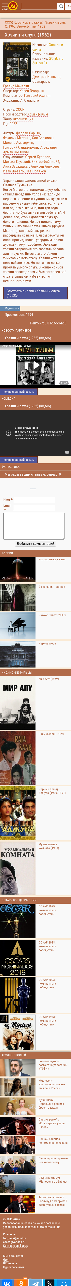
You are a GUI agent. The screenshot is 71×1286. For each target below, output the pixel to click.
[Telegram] (35, 1282)
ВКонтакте (10, 1263)
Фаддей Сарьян (28, 133)
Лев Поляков (35, 171)
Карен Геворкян (32, 90)
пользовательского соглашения (39, 1227)
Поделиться (12, 308)
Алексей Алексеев (45, 166)
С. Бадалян (48, 147)
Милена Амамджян (18, 142)
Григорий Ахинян (37, 95)
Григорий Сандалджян (20, 147)
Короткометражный (29, 22)
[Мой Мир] (64, 1282)
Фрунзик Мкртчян (16, 138)
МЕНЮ (5, 9)
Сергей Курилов (37, 157)
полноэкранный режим (19, 391)
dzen (6, 1259)
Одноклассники (13, 1267)
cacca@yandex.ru (14, 1242)
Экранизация (55, 22)
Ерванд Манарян (16, 86)
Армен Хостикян (16, 152)
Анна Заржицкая (16, 166)
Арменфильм (26, 26)
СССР (8, 22)
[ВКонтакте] (7, 1282)
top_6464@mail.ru (14, 1238)
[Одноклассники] (21, 1282)
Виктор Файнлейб (45, 161)
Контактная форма (15, 1246)
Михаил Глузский (16, 161)
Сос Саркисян (43, 138)
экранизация (23, 119)
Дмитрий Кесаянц (46, 76)
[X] (49, 1282)
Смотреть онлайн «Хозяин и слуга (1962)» (33, 293)
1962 (12, 26)
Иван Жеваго (13, 171)
